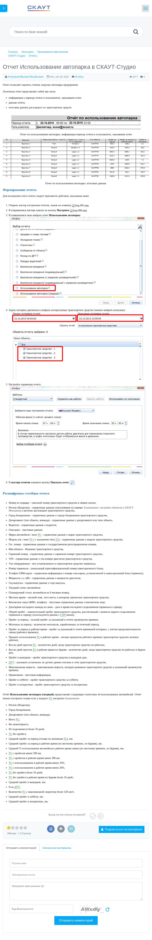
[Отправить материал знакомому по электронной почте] (71, 829)
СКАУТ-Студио (16, 55)
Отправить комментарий (76, 920)
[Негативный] (100, 814)
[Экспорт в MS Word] (50, 829)
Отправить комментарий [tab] (21, 847)
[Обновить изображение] (107, 909)
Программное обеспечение (52, 51)
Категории (27, 51)
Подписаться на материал (123, 829)
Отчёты (33, 55)
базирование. (72, 698)
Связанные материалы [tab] (57, 847)
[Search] (136, 31)
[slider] (17, 828)
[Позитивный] (92, 814)
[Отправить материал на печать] (61, 829)
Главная (13, 51)
